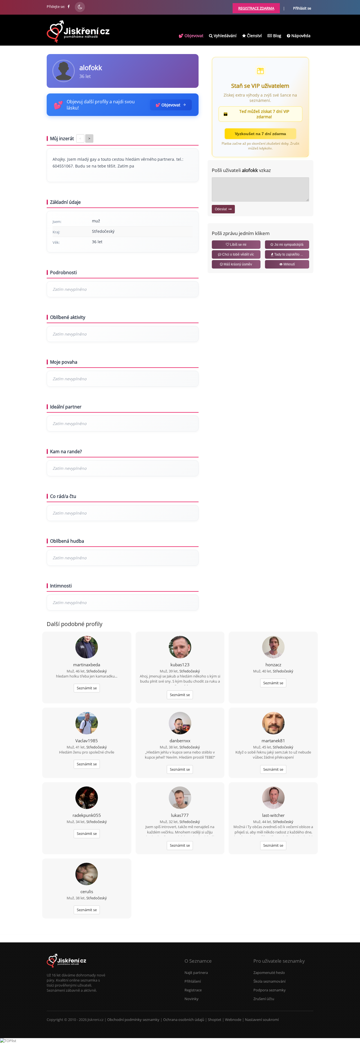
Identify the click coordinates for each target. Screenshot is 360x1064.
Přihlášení (192, 981)
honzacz (273, 664)
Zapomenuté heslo (269, 972)
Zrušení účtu (263, 998)
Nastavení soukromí (262, 1019)
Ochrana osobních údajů (183, 1019)
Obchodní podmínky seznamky (133, 1019)
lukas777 (180, 815)
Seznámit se (87, 687)
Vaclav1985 (86, 740)
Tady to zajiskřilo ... (288, 254)
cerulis (86, 891)
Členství (254, 35)
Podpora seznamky (269, 990)
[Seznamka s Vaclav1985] (86, 724)
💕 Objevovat (191, 35)
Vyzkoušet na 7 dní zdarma (260, 133)
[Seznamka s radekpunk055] (86, 798)
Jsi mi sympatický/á (288, 245)
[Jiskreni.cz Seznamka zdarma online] (69, 6)
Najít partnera (196, 972)
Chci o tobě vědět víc (237, 254)
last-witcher (273, 815)
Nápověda (300, 35)
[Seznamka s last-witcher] (273, 798)
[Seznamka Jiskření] (66, 970)
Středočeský (96, 671)
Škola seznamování (269, 981)
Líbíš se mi (237, 245)
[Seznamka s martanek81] (273, 724)
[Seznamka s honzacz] (273, 648)
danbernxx (180, 740)
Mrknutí (289, 264)
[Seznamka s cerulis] (86, 874)
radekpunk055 (87, 815)
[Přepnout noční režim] (80, 7)
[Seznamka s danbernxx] (180, 724)
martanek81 (273, 740)
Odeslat (221, 209)
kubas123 (180, 664)
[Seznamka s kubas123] (180, 648)
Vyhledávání (225, 35)
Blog (276, 35)
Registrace (193, 990)
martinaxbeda (86, 664)
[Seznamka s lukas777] (180, 798)
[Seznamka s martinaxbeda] (86, 648)
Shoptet (214, 1019)
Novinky (191, 998)
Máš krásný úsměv (237, 264)
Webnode (233, 1019)
